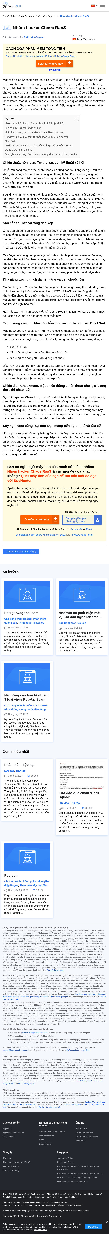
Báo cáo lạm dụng (11, 1170)
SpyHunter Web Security (14, 1132)
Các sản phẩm (11, 1122)
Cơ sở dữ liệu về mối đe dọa (17, 16)
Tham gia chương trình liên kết (17, 1162)
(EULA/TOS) (81, 1081)
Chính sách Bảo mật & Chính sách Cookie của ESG (80, 1173)
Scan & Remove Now (50, 63)
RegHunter (80, 1141)
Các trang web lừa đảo (18, 618)
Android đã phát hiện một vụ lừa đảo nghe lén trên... (80, 615)
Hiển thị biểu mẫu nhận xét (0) (21, 551)
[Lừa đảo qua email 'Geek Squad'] (82, 775)
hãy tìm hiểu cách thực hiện (49, 1107)
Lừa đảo (9, 770)
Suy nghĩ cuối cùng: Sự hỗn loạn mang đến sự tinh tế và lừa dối (40, 154)
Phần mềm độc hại (19, 765)
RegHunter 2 (8, 1137)
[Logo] (12, 5)
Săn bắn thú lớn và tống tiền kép (22, 128)
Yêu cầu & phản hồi (11, 1166)
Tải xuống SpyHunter (36, 519)
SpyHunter (7, 1128)
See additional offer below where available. (25, 56)
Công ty (7, 1152)
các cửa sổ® (76, 529)
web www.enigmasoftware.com (35, 1033)
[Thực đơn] (102, 5)
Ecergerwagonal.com (21, 613)
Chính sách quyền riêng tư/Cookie (34, 997)
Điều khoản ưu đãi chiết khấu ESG (72, 1181)
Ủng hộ (80, 1122)
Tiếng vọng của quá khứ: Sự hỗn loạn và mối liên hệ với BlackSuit (36, 139)
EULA (48, 56)
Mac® (89, 529)
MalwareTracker (46, 1136)
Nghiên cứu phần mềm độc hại (53, 1124)
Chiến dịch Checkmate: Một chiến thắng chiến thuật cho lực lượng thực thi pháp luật (38, 147)
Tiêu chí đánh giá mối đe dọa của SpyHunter (67, 1194)
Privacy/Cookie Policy (65, 56)
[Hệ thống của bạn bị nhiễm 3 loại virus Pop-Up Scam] (27, 677)
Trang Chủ (8, 1194)
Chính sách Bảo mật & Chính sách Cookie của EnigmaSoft (78, 1167)
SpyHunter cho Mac (84, 1132)
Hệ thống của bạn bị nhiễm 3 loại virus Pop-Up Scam (26, 697)
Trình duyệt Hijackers (31, 622)
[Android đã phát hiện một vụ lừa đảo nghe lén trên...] (82, 595)
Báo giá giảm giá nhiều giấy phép (76, 520)
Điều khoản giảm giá (59, 997)
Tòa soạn (7, 1158)
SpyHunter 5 (81, 1128)
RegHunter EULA (65, 1162)
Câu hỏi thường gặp (55, 970)
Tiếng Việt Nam (97, 5)
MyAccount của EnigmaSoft (78, 1050)
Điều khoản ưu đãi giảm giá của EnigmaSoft (77, 1177)
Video (41, 1140)
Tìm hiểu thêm (40, 1229)
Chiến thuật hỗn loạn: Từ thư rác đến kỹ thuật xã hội (34, 123)
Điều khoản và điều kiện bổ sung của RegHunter (56, 1197)
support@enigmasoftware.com (15, 1050)
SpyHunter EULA (65, 1158)
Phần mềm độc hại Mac (34, 885)
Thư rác (20, 770)
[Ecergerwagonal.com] (27, 595)
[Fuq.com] (27, 857)
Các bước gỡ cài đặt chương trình (30, 1194)
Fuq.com (11, 875)
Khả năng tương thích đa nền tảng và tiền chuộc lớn (34, 132)
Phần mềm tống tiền (46, 16)
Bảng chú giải (45, 1144)
